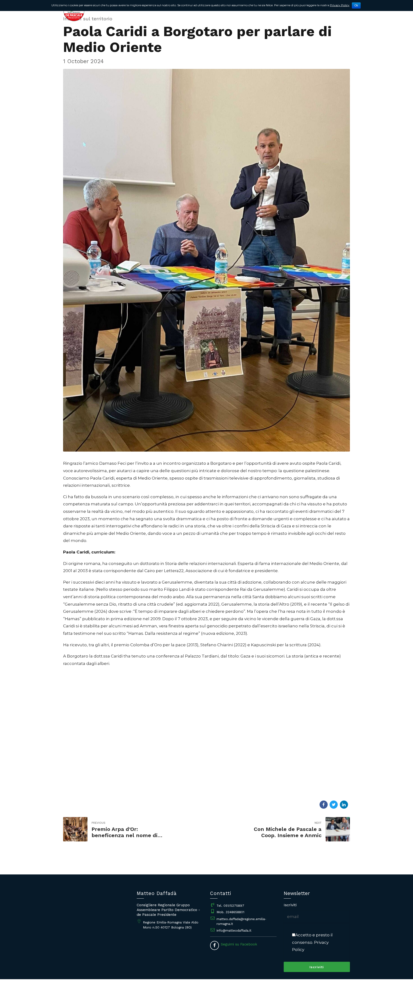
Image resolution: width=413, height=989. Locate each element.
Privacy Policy (339, 5)
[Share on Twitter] (334, 805)
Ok (356, 5)
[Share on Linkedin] (344, 805)
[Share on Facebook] (324, 805)
